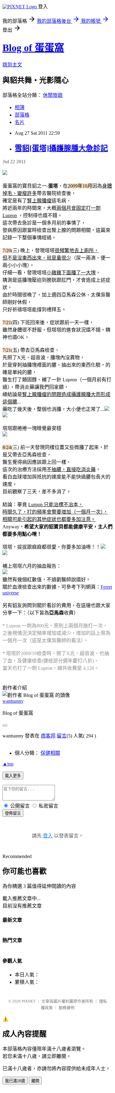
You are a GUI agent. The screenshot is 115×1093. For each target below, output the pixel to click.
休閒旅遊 (53, 95)
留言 (62, 735)
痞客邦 (48, 735)
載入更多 (13, 775)
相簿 (20, 107)
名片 (20, 122)
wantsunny (13, 701)
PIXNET (29, 1001)
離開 (35, 1081)
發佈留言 (13, 813)
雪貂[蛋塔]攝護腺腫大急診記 (61, 148)
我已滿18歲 (15, 1081)
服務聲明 (67, 1007)
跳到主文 (12, 64)
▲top (7, 763)
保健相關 (50, 753)
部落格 (22, 114)
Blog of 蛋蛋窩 (33, 47)
